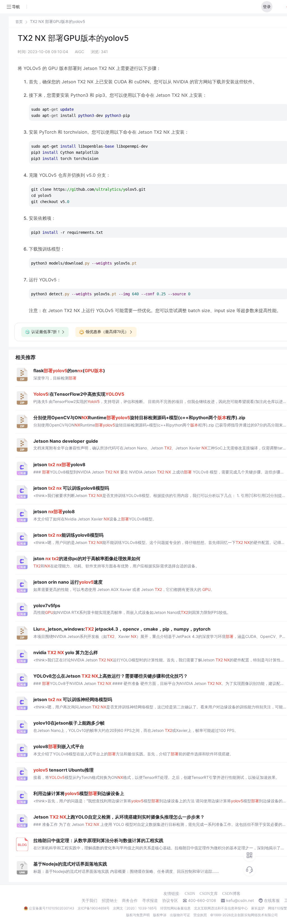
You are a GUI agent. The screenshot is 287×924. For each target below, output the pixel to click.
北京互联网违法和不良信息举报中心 (221, 908)
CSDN (190, 894)
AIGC (79, 51)
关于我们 (89, 900)
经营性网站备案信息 (175, 908)
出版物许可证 (180, 915)
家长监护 (258, 908)
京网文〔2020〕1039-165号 (135, 908)
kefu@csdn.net (240, 900)
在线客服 (272, 900)
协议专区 (170, 900)
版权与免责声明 (138, 915)
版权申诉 (159, 915)
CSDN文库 (209, 894)
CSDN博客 (231, 894)
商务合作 (130, 900)
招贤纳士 (109, 900)
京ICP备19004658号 (94, 908)
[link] (19, 21)
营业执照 (200, 915)
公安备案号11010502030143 (51, 908)
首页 (19, 21)
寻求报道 (150, 900)
